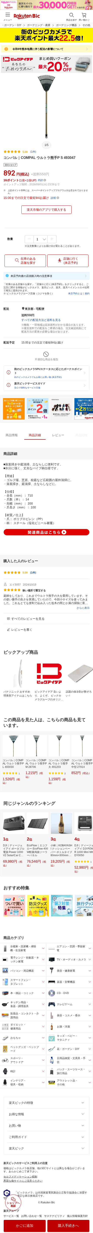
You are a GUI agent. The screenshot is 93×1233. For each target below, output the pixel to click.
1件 (33, 572)
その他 (86, 25)
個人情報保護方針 (77, 1216)
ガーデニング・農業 (38, 25)
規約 (87, 293)
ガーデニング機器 (66, 25)
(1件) (33, 151)
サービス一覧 (11, 1216)
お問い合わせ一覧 (31, 1216)
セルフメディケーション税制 (20, 1176)
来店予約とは (75, 293)
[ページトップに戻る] (86, 1218)
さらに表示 (83, 607)
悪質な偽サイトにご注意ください (22, 1180)
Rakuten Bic (27, 17)
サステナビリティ (54, 1216)
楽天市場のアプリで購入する (46, 209)
